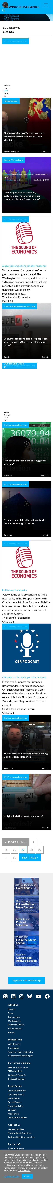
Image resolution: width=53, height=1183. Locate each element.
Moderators (13, 1113)
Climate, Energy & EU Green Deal (19, 365)
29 (39, 849)
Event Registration (17, 1090)
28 (31, 849)
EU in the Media (15, 1071)
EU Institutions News (18, 1067)
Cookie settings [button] (11, 1176)
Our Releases (14, 1021)
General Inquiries (16, 1129)
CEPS (6, 91)
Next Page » (30, 857)
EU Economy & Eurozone (15, 41)
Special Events (14, 1102)
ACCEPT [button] (27, 1176)
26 (14, 849)
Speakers (12, 1110)
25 (6, 849)
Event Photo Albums (17, 1117)
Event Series (14, 1098)
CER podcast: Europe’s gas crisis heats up (24, 677)
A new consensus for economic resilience (24, 265)
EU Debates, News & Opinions (24, 7)
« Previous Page (15, 842)
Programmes (14, 1017)
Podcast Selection (16, 1079)
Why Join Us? (14, 1044)
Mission (11, 1009)
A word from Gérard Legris (20, 1055)
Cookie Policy (24, 1170)
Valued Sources (15, 1028)
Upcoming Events (16, 1094)
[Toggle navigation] (46, 5)
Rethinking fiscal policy (14, 590)
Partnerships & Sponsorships (21, 1137)
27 (22, 849)
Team (10, 1013)
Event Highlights (15, 1106)
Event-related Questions (19, 1133)
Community (13, 1048)
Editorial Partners (16, 1024)
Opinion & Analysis (17, 1075)
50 (14, 857)
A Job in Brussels (16, 1148)
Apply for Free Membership (27, 980)
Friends (11, 1032)
